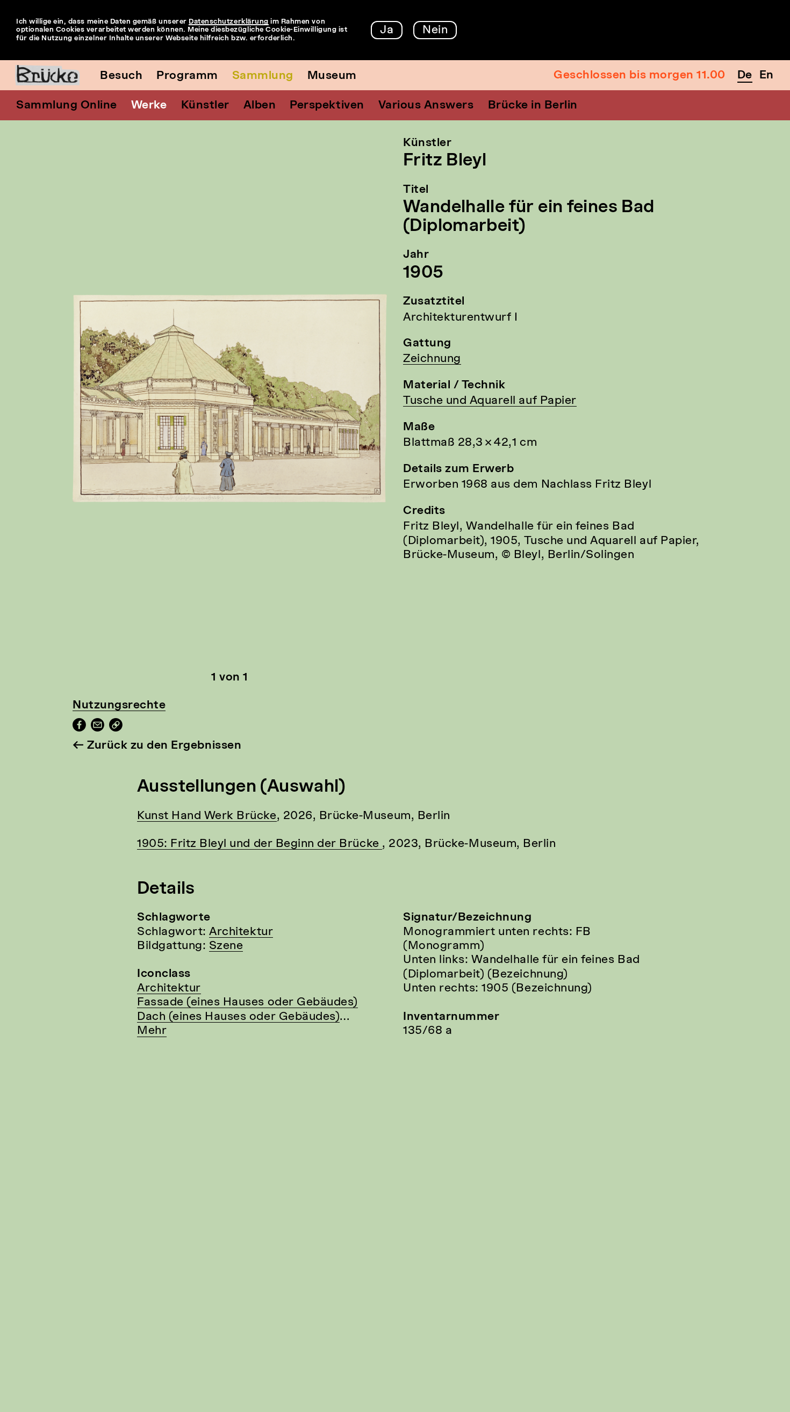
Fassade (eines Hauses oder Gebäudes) (247, 1002)
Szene (226, 946)
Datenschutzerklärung (229, 21)
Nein (435, 30)
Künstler (205, 105)
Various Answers (426, 105)
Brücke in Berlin (533, 105)
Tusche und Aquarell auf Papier (490, 401)
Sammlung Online (66, 105)
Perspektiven (327, 105)
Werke (149, 105)
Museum (332, 76)
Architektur (241, 932)
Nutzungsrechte (119, 705)
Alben (259, 105)
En (766, 75)
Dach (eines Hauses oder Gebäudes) (238, 1017)
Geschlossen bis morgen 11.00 (640, 75)
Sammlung (262, 76)
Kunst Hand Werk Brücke (207, 816)
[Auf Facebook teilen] (79, 728)
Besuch (121, 76)
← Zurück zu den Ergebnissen (157, 745)
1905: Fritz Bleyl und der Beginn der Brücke (259, 844)
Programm (187, 76)
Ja (386, 30)
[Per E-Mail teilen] (97, 728)
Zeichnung (432, 359)
